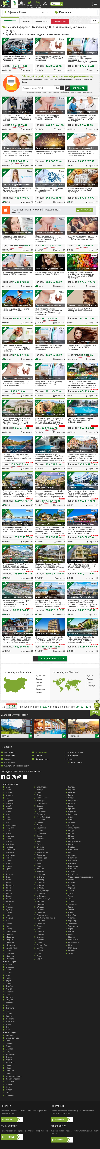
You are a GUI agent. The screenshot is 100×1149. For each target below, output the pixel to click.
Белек (8, 975)
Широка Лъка (73, 940)
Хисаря (39, 683)
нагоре (95, 712)
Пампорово (72, 863)
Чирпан (71, 929)
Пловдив (9, 893)
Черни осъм (72, 923)
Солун (8, 1087)
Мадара (71, 831)
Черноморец (73, 926)
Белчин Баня (10, 850)
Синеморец (41, 940)
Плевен (8, 888)
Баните (8, 814)
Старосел (71, 880)
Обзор (70, 853)
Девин (39, 825)
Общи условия (72, 756)
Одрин (90, 683)
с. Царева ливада (43, 899)
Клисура (71, 798)
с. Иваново (10, 959)
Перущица (9, 874)
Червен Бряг (73, 921)
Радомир (9, 910)
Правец (8, 899)
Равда (8, 904)
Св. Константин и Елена (46, 918)
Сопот (39, 956)
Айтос (8, 787)
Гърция (90, 679)
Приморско (10, 902)
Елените (40, 844)
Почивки (21, 5)
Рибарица (9, 918)
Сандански (41, 913)
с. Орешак (41, 885)
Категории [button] (65, 12)
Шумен (70, 945)
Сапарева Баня (42, 915)
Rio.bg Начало (9, 752)
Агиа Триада (10, 1035)
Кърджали (72, 812)
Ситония (9, 1084)
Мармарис (9, 1003)
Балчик (8, 812)
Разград (9, 913)
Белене (8, 839)
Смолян (40, 951)
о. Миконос (10, 1071)
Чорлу (8, 1027)
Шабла (70, 934)
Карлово (71, 787)
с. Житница (10, 953)
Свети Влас (41, 921)
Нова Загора (73, 850)
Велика (39, 795)
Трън (70, 899)
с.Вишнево (41, 904)
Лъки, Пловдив (74, 828)
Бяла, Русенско (42, 787)
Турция (90, 676)
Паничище (72, 869)
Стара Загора (73, 874)
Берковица (10, 853)
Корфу (8, 1052)
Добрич (40, 831)
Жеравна (40, 850)
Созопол (39, 693)
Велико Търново (43, 798)
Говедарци (41, 814)
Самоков (40, 910)
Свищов (40, 926)
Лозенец (71, 823)
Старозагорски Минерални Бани (80, 877)
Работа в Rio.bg (76, 763)
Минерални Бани (74, 842)
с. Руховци (41, 888)
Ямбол (70, 953)
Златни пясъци (42, 853)
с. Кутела (40, 877)
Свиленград (41, 923)
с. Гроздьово (10, 945)
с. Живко (9, 951)
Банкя (8, 817)
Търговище (72, 904)
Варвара (40, 790)
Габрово (40, 809)
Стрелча (71, 885)
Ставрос (9, 1090)
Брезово (9, 866)
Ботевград (9, 863)
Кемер (8, 994)
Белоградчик (10, 847)
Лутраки (9, 1060)
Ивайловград (42, 858)
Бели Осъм (10, 844)
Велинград (40, 689)
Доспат (39, 836)
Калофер (40, 872)
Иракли (40, 861)
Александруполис (12, 1038)
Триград (71, 893)
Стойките (71, 883)
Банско (39, 679)
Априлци (9, 793)
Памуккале (10, 1008)
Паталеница (72, 872)
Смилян (40, 948)
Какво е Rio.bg (9, 756)
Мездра (71, 836)
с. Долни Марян (12, 948)
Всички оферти (10, 21)
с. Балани (9, 934)
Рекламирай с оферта (75, 752)
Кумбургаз (9, 997)
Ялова (8, 1030)
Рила (7, 921)
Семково (40, 934)
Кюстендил (72, 814)
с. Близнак (10, 937)
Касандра (9, 1049)
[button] (95, 4)
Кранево (71, 809)
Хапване (70, 759)
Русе (7, 926)
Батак (8, 831)
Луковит (71, 825)
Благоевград (10, 855)
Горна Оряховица (43, 817)
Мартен (71, 833)
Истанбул (91, 686)
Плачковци (10, 885)
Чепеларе (72, 918)
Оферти (14, 5)
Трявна (39, 686)
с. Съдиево (41, 893)
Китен (70, 795)
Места (45, 5)
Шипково (71, 937)
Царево (71, 913)
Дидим (8, 981)
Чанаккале (10, 1019)
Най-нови (26, 21)
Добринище (41, 828)
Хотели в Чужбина (38, 6)
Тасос (8, 1093)
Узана (70, 907)
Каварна (40, 866)
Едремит (9, 984)
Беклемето (10, 836)
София (39, 959)
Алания (8, 970)
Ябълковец (72, 948)
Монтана (71, 844)
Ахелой (8, 806)
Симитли (40, 937)
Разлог (8, 915)
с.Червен (40, 907)
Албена (8, 790)
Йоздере (9, 989)
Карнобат (71, 790)
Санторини (10, 1082)
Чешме (8, 1024)
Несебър (71, 847)
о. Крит (8, 1068)
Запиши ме (79, 88)
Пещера (9, 880)
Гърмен (40, 823)
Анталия (9, 973)
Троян (70, 896)
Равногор (9, 907)
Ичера (39, 863)
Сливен (40, 943)
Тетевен (71, 891)
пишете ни (7, 1119)
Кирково (71, 793)
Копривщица (73, 801)
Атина (8, 1041)
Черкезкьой (10, 1022)
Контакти (7, 759)
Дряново (40, 839)
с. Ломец (40, 880)
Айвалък (9, 964)
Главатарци (41, 812)
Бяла (7, 872)
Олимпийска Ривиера (14, 1076)
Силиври (9, 1014)
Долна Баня (41, 833)
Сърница (71, 888)
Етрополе (40, 847)
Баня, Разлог (10, 828)
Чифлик (71, 932)
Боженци (9, 858)
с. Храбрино (41, 896)
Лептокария (10, 1054)
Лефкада (9, 1057)
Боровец (9, 861)
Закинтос (9, 1044)
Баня (7, 823)
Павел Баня (72, 858)
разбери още (58, 1119)
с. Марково (41, 883)
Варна (39, 793)
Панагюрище (73, 866)
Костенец (71, 803)
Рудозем (9, 923)
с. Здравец (10, 956)
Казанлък (40, 869)
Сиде (7, 1011)
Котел (70, 806)
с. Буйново (10, 943)
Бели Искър (10, 842)
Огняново (72, 855)
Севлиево (40, 932)
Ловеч (70, 820)
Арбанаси (9, 795)
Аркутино (9, 801)
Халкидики (10, 1095)
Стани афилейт (10, 763)
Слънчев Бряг (42, 945)
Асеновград (10, 803)
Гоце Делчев (41, 820)
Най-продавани (42, 21)
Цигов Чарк (41, 676)
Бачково (9, 833)
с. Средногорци (43, 891)
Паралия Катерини (13, 1079)
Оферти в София (17, 12)
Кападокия (10, 992)
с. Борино (9, 940)
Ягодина (71, 951)
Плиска (8, 891)
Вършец (40, 806)
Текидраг (9, 1016)
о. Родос (9, 1074)
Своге (39, 929)
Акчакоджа (10, 967)
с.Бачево (40, 902)
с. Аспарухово (11, 932)
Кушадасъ (9, 1000)
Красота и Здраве (42, 759)
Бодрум (8, 978)
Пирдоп (8, 883)
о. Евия (8, 1065)
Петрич (8, 877)
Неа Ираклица (11, 1063)
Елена (39, 842)
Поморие (9, 896)
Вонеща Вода (42, 803)
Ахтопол (9, 809)
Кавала (8, 1046)
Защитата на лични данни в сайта (16, 766)
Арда (7, 798)
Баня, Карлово (11, 825)
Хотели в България (29, 6)
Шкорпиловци (73, 943)
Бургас (8, 869)
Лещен (70, 817)
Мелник (71, 839)
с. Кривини (41, 874)
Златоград (41, 855)
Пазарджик (72, 861)
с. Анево (9, 929)
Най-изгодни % (60, 21)
